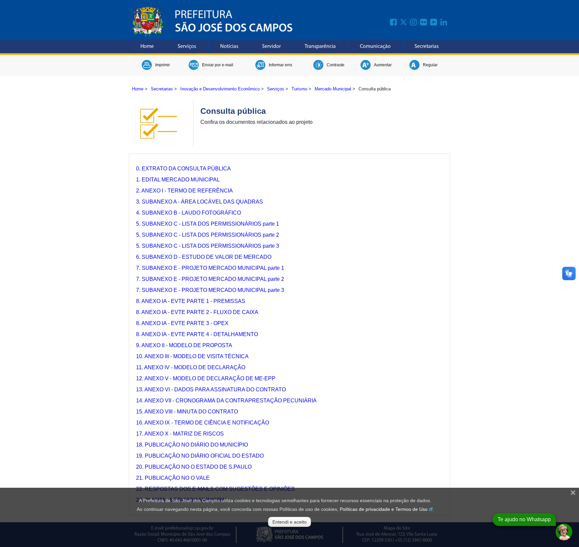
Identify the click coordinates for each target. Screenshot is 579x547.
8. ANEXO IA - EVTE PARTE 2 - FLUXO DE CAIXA (197, 312)
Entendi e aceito (289, 522)
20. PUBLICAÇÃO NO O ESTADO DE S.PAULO (194, 467)
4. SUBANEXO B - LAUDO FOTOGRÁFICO (188, 213)
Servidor (271, 46)
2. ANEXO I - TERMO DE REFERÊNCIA (184, 190)
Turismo (299, 88)
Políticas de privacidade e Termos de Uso (384, 509)
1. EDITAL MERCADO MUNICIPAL (178, 179)
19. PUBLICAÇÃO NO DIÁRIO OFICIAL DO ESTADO (200, 456)
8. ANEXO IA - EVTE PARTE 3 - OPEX (182, 323)
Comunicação (375, 46)
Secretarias (426, 46)
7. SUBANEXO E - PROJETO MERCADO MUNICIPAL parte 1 (210, 268)
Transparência (320, 46)
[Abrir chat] (564, 532)
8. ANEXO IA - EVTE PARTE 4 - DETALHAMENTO (197, 334)
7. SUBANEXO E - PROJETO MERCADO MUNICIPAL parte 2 (210, 279)
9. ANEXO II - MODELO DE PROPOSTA (184, 345)
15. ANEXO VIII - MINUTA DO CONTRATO (187, 411)
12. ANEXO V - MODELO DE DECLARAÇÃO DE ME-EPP (205, 378)
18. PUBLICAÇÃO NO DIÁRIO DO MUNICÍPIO (192, 445)
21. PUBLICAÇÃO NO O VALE (173, 478)
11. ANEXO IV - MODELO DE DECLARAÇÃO (190, 367)
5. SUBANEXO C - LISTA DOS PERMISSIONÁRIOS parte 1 (207, 224)
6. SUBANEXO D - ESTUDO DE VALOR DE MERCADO (203, 257)
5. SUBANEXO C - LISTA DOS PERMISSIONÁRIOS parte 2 (207, 235)
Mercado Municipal (333, 88)
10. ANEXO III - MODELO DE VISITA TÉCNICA (192, 356)
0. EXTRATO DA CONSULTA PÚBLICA (183, 168)
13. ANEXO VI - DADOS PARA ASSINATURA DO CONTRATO (211, 389)
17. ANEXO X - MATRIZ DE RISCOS (180, 434)
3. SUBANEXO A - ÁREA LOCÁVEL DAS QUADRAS (199, 202)
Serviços (187, 46)
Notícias (229, 46)
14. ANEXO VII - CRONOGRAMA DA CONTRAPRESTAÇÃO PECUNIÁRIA (226, 400)
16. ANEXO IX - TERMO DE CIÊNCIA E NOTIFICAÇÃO (202, 422)
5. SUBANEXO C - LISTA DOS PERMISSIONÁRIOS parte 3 (207, 246)
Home (147, 46)
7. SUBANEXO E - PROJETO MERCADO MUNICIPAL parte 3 (210, 290)
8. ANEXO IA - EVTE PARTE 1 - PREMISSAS (190, 301)
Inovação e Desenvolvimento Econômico (220, 88)
